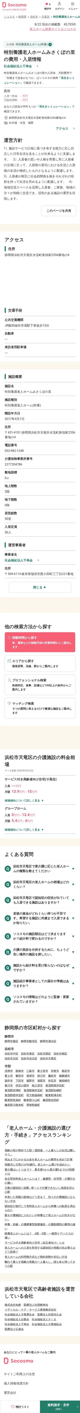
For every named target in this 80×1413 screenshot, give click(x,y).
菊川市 (9, 1085)
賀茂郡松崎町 (53, 1090)
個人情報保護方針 (16, 1383)
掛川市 (41, 1075)
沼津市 (9, 1070)
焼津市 (30, 1075)
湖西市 (41, 1080)
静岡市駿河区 (29, 1041)
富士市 (9, 1075)
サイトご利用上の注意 (19, 1374)
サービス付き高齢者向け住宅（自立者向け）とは (34, 1242)
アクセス (62, 128)
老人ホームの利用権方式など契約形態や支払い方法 (36, 1256)
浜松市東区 (28, 1053)
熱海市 (20, 1070)
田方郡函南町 (34, 1095)
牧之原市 (37, 1085)
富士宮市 (42, 1070)
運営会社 (10, 1393)
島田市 (66, 1070)
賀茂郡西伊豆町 (14, 1095)
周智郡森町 (33, 1104)
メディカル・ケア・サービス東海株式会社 (30, 1309)
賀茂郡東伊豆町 (54, 1085)
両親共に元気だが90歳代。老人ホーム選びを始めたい (37, 1164)
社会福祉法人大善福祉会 (47, 1324)
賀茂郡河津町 (13, 1090)
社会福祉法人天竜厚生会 (20, 1314)
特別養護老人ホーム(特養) (27, 44)
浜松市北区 (11, 1058)
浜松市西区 (44, 1053)
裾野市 (30, 1080)
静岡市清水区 (48, 1041)
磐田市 (20, 1075)
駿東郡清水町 (53, 1095)
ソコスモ (9, 16)
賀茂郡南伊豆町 (33, 1090)
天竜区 (46, 16)
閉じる (38, 587)
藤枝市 (52, 1075)
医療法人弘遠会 (14, 1329)
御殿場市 (64, 1075)
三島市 (30, 1070)
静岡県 (22, 16)
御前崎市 (64, 1080)
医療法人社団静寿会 (36, 1304)
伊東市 (55, 1070)
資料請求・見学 (58, 1406)
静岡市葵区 (11, 1041)
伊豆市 (52, 1080)
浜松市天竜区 (48, 1058)
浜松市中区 (11, 1053)
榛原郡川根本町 (14, 1104)
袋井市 (9, 1080)
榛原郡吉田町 (51, 1100)
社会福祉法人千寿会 (18, 66)
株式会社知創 (13, 1304)
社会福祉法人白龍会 (17, 1319)
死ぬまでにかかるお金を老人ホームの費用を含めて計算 (39, 1159)
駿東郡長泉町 (13, 1100)
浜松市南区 (60, 1053)
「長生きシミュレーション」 (54, 106)
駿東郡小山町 (32, 1100)
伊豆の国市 (22, 1085)
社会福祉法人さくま (44, 1319)
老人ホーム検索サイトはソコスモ (53, 29)
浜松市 (34, 16)
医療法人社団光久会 (49, 1314)
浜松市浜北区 (29, 1058)
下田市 (20, 1080)
